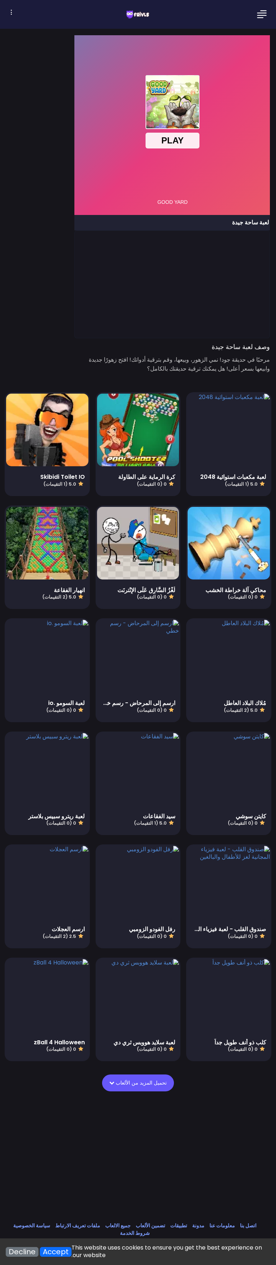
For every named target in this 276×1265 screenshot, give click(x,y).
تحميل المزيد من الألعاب (137, 1082)
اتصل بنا (248, 1225)
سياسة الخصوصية (31, 1225)
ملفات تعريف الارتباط (77, 1225)
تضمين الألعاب (150, 1225)
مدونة (198, 1225)
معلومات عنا (222, 1225)
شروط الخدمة (135, 1233)
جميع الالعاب (118, 1225)
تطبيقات (178, 1225)
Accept (56, 1252)
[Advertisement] (172, 284)
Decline (22, 1252)
